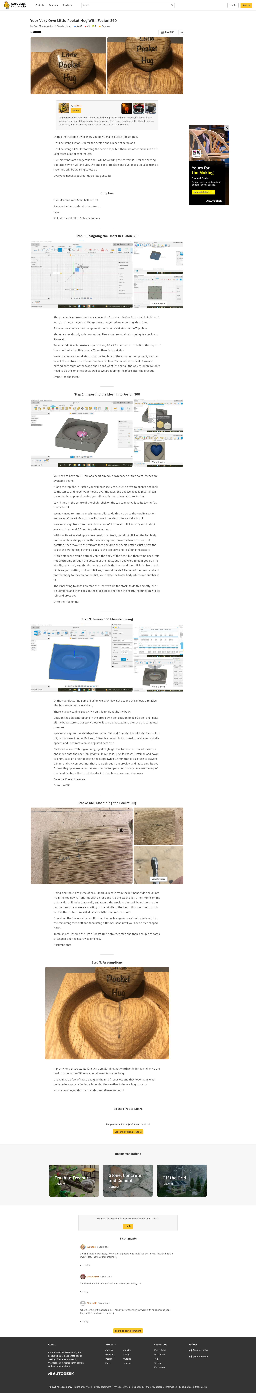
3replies (86, 1265)
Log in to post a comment (128, 1330)
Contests (53, 5)
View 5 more (158, 686)
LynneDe (91, 1247)
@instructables (200, 1350)
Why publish (160, 1350)
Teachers (67, 5)
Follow (75, 110)
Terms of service (82, 1386)
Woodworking (64, 26)
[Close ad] (226, 128)
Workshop (49, 26)
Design (108, 1358)
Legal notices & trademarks (193, 1386)
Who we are (159, 1367)
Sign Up (246, 5)
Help (156, 1358)
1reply (85, 1291)
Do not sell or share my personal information (154, 1386)
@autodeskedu (200, 1356)
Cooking (127, 1350)
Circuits (109, 1350)
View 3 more (158, 303)
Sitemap (158, 1363)
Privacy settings (121, 1386)
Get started (159, 1354)
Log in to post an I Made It (128, 1131)
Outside (127, 1358)
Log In (233, 5)
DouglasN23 (93, 1276)
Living (126, 1354)
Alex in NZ (92, 1303)
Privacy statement (102, 1386)
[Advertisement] (209, 165)
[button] (181, 32)
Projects (39, 5)
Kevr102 (37, 26)
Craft (107, 1363)
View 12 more (158, 879)
